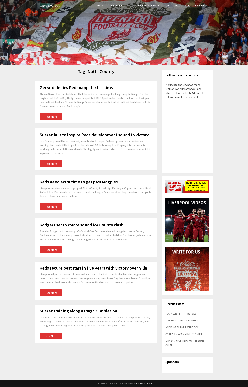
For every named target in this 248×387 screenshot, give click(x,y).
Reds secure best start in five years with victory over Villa (93, 268)
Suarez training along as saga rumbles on (78, 311)
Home (100, 5)
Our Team (171, 5)
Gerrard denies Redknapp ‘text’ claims (76, 87)
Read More (51, 116)
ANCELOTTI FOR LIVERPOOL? (182, 327)
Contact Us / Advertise (196, 5)
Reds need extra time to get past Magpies (79, 182)
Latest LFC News (120, 5)
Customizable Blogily (143, 383)
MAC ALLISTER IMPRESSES (180, 313)
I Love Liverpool (50, 5)
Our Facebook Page (148, 5)
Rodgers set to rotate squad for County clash (82, 225)
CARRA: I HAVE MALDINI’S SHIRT (183, 334)
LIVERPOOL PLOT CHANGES (181, 320)
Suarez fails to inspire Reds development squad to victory (94, 135)
